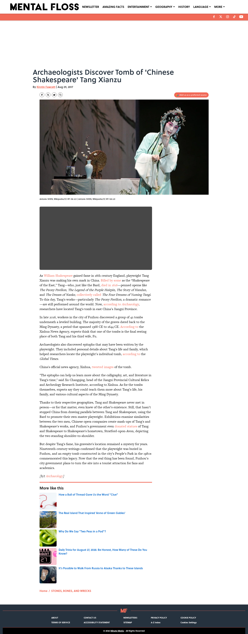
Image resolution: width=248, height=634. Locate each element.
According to (129, 326)
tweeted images (103, 367)
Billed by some (111, 280)
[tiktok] (234, 16)
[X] (220, 16)
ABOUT (54, 617)
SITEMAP (127, 622)
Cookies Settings (189, 622)
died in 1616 (109, 285)
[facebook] (214, 16)
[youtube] (241, 16)
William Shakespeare (58, 275)
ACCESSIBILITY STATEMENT (97, 622)
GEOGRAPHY (163, 7)
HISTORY (184, 7)
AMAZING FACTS (113, 7)
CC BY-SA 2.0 (109, 198)
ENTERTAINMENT (138, 7)
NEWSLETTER (90, 7)
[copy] (60, 94)
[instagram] (227, 16)
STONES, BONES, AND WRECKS (71, 591)
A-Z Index (155, 622)
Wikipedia (97, 198)
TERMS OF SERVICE (60, 622)
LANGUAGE (200, 7)
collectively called (89, 294)
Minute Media (117, 630)
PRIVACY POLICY (159, 617)
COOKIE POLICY (188, 617)
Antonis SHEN (85, 198)
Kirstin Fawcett (46, 87)
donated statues (126, 426)
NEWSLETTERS (130, 617)
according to (121, 304)
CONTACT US (90, 617)
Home (43, 591)
